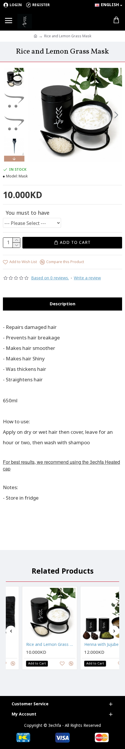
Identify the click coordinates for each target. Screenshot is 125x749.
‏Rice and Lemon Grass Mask (39, 644)
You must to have (27, 212)
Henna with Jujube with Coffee (97, 644)
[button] (34, 115)
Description (62, 304)
